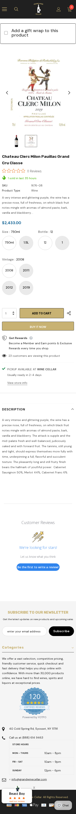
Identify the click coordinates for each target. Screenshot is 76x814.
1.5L (26, 243)
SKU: (5, 185)
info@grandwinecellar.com (29, 779)
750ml (9, 243)
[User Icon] (59, 9)
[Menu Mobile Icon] (4, 9)
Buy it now (38, 327)
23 (10, 356)
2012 (9, 288)
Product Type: (11, 190)
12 (45, 243)
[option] (38, 93)
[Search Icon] (20, 9)
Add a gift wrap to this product (34, 33)
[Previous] (7, 93)
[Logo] (38, 9)
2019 (26, 288)
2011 (26, 270)
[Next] (69, 93)
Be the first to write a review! (38, 567)
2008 (9, 270)
